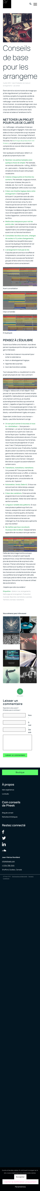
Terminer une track (9, 600)
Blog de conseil (7, 813)
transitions (20, 600)
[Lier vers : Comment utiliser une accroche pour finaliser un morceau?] (11, 658)
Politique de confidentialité (19, 876)
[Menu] (34, 4)
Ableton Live (16, 591)
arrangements (25, 591)
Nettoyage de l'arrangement (12, 594)
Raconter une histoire (17, 597)
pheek (18, 86)
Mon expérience (8, 790)
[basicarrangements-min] (17, 27)
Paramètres (20, 1186)
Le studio (5, 794)
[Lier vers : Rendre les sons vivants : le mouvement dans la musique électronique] (28, 658)
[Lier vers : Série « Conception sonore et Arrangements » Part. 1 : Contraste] (11, 638)
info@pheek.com (8, 861)
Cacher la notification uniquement (20, 1182)
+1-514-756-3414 (8, 865)
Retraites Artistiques (9, 817)
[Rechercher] (29, 4)
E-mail (29, 725)
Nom (30, 716)
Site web (29, 731)
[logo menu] (16, 4)
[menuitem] (29, 4)
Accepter (20, 1177)
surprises (28, 597)
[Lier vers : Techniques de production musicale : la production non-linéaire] (28, 624)
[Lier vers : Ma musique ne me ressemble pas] (11, 675)
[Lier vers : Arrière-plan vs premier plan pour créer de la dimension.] (11, 624)
